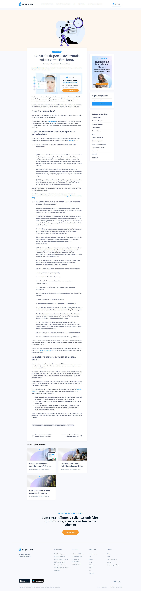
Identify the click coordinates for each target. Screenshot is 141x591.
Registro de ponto (59, 554)
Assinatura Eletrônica (60, 565)
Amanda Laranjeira (33, 469)
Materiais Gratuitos (95, 4)
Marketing (95, 157)
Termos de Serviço (102, 587)
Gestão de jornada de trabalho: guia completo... (72, 464)
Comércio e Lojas (77, 556)
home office (52, 121)
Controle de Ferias (59, 562)
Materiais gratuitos (113, 565)
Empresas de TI (76, 564)
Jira (90, 562)
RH (74, 4)
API (90, 556)
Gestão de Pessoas (97, 137)
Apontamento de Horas (61, 567)
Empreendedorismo (97, 151)
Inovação (94, 154)
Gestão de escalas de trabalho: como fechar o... (40, 464)
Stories (109, 562)
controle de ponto (38, 68)
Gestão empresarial (97, 141)
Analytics (57, 570)
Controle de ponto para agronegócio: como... (39, 491)
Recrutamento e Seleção (99, 144)
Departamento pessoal (98, 147)
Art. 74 (71, 140)
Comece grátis (70, 532)
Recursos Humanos (97, 124)
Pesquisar (102, 103)
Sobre (109, 554)
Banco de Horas (96, 131)
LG (90, 570)
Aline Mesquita (46, 63)
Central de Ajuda (112, 559)
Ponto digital (70, 425)
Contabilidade (96, 127)
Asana (91, 559)
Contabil (81, 4)
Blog (108, 556)
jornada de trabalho (45, 350)
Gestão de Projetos (63, 4)
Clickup (91, 573)
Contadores (93, 554)
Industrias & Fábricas (78, 554)
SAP (90, 567)
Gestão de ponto (48, 425)
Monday (91, 565)
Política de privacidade (116, 587)
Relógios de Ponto (59, 556)
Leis (93, 134)
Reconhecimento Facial (61, 559)
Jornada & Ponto (47, 4)
